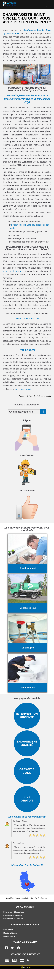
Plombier (19, 915)
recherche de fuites (12, 271)
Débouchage (19, 912)
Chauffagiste (8, 915)
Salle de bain (17, 919)
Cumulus (7, 919)
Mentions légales (10, 933)
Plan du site (8, 930)
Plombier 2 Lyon (12, 898)
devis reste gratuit (23, 389)
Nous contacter (9, 936)
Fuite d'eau (7, 912)
